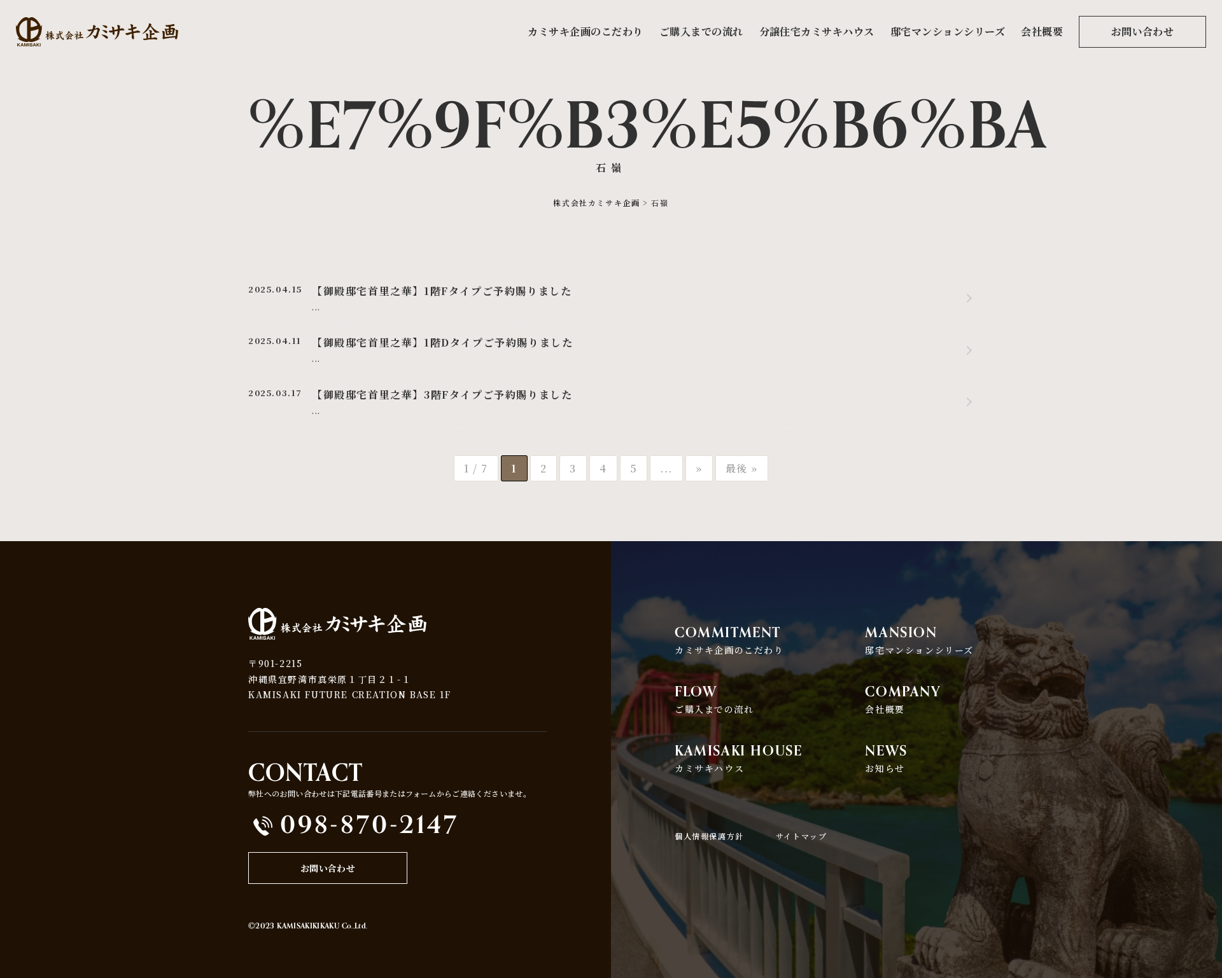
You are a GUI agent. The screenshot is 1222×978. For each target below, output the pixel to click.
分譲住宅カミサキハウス (816, 31)
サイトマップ (801, 835)
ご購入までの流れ (701, 31)
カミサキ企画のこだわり (585, 31)
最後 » (742, 468)
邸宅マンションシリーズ (947, 31)
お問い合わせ (1142, 31)
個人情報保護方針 (709, 835)
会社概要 (1042, 31)
